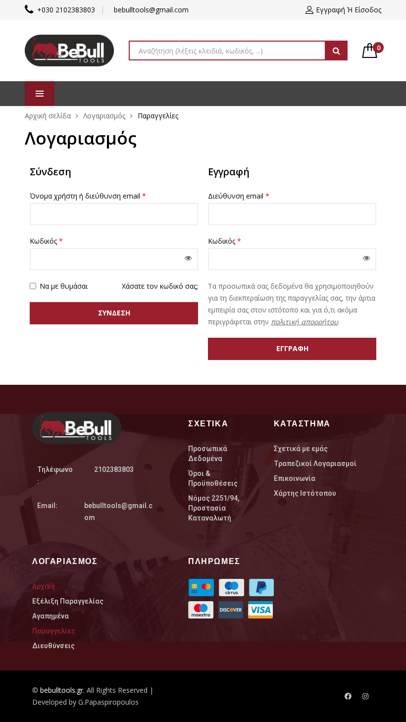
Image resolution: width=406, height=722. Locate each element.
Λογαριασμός (104, 115)
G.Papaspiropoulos (108, 702)
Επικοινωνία (294, 478)
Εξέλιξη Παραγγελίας (67, 601)
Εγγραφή (292, 348)
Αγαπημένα (50, 616)
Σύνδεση (114, 312)
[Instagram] (365, 696)
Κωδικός (46, 241)
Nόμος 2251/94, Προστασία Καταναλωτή (214, 508)
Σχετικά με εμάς (301, 449)
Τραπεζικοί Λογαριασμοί (315, 463)
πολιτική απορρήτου (304, 321)
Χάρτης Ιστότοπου (305, 493)
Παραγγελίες (53, 631)
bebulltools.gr (61, 690)
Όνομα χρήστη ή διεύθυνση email (88, 196)
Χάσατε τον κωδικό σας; (160, 286)
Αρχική (43, 586)
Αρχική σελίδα (48, 115)
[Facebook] (348, 696)
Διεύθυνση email (238, 196)
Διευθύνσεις (53, 646)
